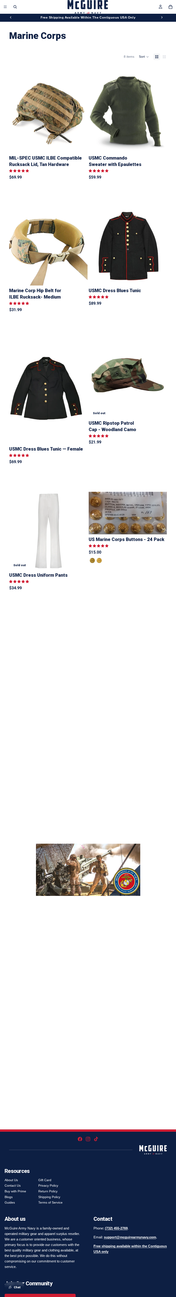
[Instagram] (88, 1139)
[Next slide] (162, 17)
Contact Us (13, 1185)
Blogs (9, 1197)
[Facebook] (80, 1139)
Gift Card (44, 1180)
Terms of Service (50, 1202)
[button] (144, 57)
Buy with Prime (15, 1191)
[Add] (80, 278)
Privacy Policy (48, 1185)
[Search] (15, 7)
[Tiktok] (96, 1139)
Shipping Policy (49, 1197)
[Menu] (5, 7)
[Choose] (80, 146)
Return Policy (48, 1191)
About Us (11, 1180)
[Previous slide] (11, 17)
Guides (10, 1202)
